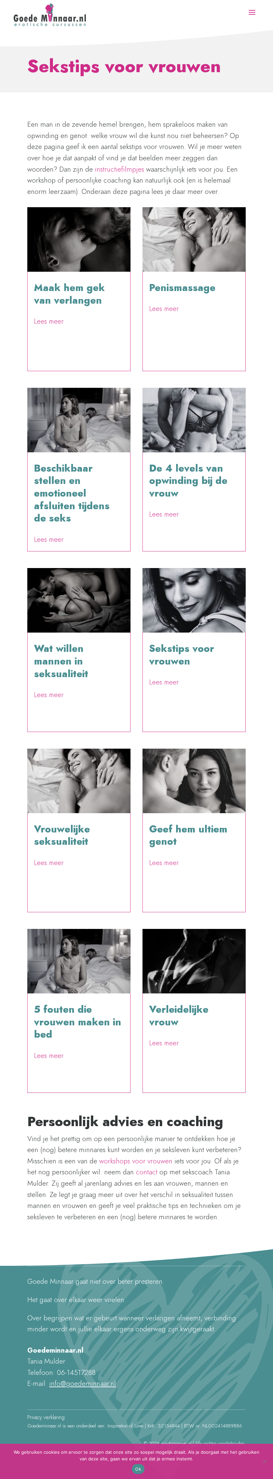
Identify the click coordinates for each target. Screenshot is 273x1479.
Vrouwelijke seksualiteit (62, 835)
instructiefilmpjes (120, 169)
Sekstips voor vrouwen (181, 655)
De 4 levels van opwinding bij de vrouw (188, 480)
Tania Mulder (52, 312)
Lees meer (49, 321)
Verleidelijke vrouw (178, 1015)
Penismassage (182, 288)
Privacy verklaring (46, 1417)
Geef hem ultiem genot (188, 835)
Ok (138, 1469)
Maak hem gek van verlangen (69, 294)
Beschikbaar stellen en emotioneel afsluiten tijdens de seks (72, 493)
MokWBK (49, 853)
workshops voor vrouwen (135, 1161)
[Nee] (264, 1461)
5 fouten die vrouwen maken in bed (77, 1021)
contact (146, 1172)
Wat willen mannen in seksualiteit (61, 661)
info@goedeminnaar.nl (82, 1384)
